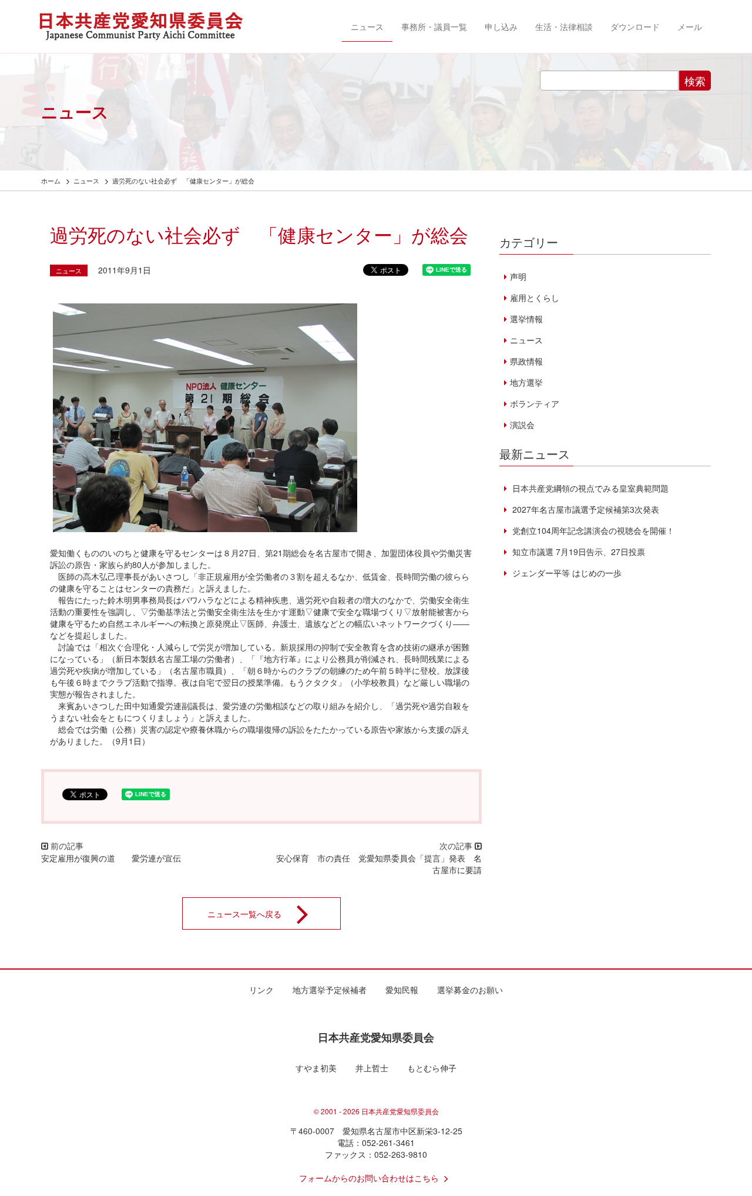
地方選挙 (526, 382)
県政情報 (526, 361)
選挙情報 (526, 319)
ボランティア (534, 403)
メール (689, 26)
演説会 (522, 424)
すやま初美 (316, 1068)
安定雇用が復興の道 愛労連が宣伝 (111, 858)
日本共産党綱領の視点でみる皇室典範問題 (589, 488)
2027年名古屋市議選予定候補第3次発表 (584, 509)
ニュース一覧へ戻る (244, 913)
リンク (261, 989)
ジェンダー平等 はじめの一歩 (566, 573)
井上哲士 (371, 1068)
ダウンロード (635, 26)
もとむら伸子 (431, 1068)
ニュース (367, 26)
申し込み (501, 26)
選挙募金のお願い (470, 989)
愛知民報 (401, 989)
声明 (518, 276)
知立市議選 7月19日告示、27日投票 (577, 551)
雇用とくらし (534, 297)
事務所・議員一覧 (434, 26)
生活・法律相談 (564, 26)
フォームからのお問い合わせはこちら (369, 1178)
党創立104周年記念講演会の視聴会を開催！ (592, 530)
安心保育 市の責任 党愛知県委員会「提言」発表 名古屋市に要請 (379, 864)
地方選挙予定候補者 (330, 989)
